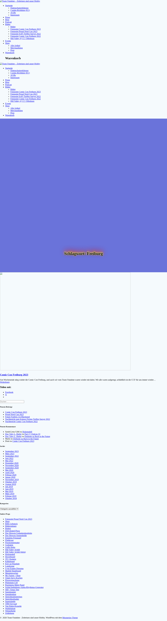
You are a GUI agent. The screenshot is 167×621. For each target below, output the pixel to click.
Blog (7, 20)
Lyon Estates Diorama (14, 568)
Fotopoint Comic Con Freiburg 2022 (25, 36)
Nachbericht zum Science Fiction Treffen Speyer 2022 (27, 419)
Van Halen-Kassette (13, 606)
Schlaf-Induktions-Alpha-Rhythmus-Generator (24, 587)
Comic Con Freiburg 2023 (14, 374)
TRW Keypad (11, 604)
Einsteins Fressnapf (13, 538)
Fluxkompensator (12, 542)
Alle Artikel (15, 45)
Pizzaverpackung (12, 580)
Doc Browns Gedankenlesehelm (18, 533)
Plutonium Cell (11, 583)
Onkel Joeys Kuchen (13, 578)
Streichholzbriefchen (13, 597)
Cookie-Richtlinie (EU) (20, 10)
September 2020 (12, 468)
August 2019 (10, 484)
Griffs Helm (10, 547)
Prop (12, 50)
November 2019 (12, 479)
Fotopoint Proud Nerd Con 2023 (23, 31)
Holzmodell (27, 432)
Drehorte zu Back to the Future (37, 436)
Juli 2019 (9, 487)
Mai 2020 (9, 470)
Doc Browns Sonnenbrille (16, 535)
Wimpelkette (10, 611)
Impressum (14, 15)
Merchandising (16, 48)
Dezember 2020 (11, 463)
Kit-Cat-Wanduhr (12, 564)
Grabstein (9, 545)
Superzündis (10, 601)
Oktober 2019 (11, 482)
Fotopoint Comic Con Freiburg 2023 (25, 29)
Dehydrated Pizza (12, 531)
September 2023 (12, 451)
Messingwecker (11, 573)
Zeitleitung (9, 613)
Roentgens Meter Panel (14, 585)
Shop (7, 43)
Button (8, 528)
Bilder (7, 24)
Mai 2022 (9, 461)
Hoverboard (10, 557)
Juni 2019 (9, 489)
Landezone (9, 566)
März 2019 (9, 494)
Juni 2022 (9, 458)
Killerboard (10, 561)
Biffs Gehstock (11, 524)
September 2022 (12, 456)
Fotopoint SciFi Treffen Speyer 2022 (25, 34)
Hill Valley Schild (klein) (15, 552)
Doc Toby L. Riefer (13, 434)
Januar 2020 (10, 477)
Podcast (8, 22)
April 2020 (9, 472)
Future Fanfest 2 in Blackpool (17, 417)
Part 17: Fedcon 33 (32, 434)
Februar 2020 (10, 475)
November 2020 (12, 465)
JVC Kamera (10, 559)
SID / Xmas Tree (12, 590)
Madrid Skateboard (13, 571)
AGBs (13, 13)
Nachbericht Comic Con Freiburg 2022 (21, 421)
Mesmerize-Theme (70, 618)
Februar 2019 (10, 496)
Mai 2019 (9, 491)
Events (8, 41)
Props (7, 17)
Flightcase (9, 540)
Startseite (9, 5)
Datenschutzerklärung (19, 8)
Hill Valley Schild (12, 550)
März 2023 (9, 454)
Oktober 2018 (11, 498)
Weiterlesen (5, 382)
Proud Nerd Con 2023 (14, 414)
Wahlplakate (10, 608)
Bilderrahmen (10, 526)
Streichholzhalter (12, 599)
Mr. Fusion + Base (12, 575)
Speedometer (10, 592)
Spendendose (10, 594)
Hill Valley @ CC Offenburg (22, 38)
